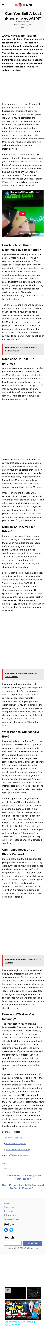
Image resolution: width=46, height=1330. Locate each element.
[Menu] (3, 4)
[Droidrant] (23, 4)
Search (32, 1243)
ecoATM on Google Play (18, 1149)
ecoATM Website (13, 1137)
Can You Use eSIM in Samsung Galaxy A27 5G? (22, 1303)
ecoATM (6, 1168)
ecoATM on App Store (16, 1155)
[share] (37, 1302)
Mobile (23, 27)
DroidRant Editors (24, 21)
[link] (8, 1303)
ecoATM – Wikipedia (15, 1143)
